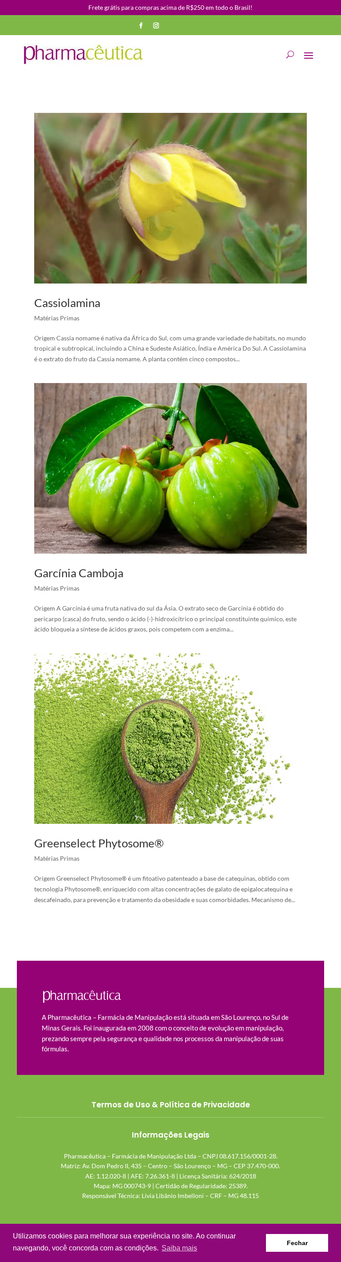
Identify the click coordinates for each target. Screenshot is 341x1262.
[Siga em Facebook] (141, 26)
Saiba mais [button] (179, 1248)
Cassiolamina (67, 303)
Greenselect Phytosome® (99, 843)
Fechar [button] (297, 1242)
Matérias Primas (56, 318)
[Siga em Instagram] (156, 26)
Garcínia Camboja (78, 573)
